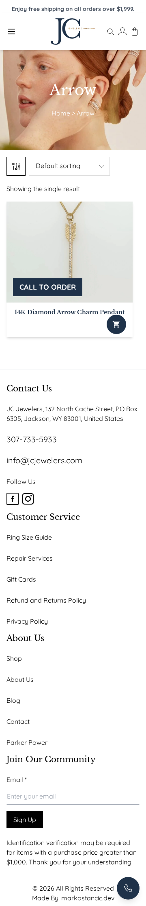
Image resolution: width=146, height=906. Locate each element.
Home (61, 113)
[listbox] (69, 166)
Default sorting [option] (58, 165)
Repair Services (29, 558)
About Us (20, 679)
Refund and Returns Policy (46, 600)
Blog (13, 700)
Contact (18, 721)
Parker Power (26, 742)
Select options (116, 324)
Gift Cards (21, 579)
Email (16, 780)
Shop (14, 658)
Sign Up (24, 820)
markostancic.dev (87, 898)
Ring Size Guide (29, 537)
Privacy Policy (27, 621)
